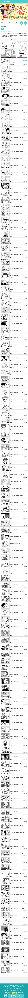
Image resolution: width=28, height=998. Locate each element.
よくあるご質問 (20, 990)
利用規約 (22, 986)
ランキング (22, 985)
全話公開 (16, 985)
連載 (13, 985)
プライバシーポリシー (10, 988)
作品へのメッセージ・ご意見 (10, 990)
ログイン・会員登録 (7, 985)
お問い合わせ (18, 988)
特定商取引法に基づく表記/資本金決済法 (11, 986)
